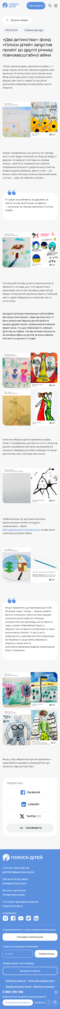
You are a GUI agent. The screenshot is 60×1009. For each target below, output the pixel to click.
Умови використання (18, 986)
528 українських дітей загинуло (22, 529)
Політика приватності (41, 980)
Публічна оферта (15, 980)
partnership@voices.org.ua (18, 871)
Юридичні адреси (43, 986)
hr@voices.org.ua (12, 905)
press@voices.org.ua (14, 883)
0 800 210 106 (13, 992)
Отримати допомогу (17, 1002)
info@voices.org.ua (14, 894)
